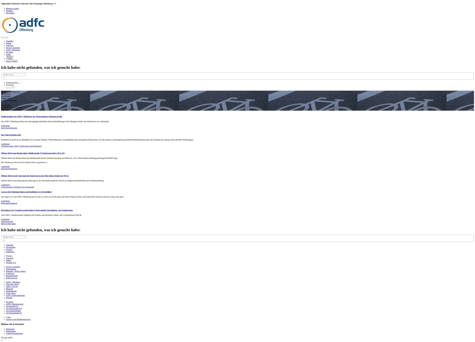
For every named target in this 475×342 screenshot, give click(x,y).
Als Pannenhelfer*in (14, 313)
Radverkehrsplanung (9, 128)
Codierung (10, 273)
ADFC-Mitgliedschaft (14, 304)
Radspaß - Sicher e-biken (16, 271)
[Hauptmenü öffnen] (7, 37)
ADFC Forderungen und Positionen (27, 146)
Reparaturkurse (12, 276)
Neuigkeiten (10, 247)
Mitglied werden (12, 9)
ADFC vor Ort (12, 287)
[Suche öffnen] (4, 37)
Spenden (9, 11)
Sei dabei (9, 52)
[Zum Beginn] (2, 340)
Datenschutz (11, 331)
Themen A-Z (11, 263)
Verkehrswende (7, 146)
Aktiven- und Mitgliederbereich (18, 319)
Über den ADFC (12, 284)
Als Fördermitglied (13, 311)
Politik (8, 43)
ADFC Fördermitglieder (15, 295)
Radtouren (10, 252)
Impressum (10, 329)
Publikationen (11, 291)
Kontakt (9, 298)
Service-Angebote (13, 48)
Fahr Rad (9, 45)
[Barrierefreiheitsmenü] (2, 37)
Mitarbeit (9, 289)
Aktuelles (9, 41)
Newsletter (10, 13)
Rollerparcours (11, 278)
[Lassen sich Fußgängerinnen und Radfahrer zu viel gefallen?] (17, 187)
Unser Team (10, 293)
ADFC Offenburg (13, 50)
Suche (8, 61)
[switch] (19, 83)
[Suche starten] (4, 77)
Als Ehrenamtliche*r (14, 309)
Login (8, 54)
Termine (9, 250)
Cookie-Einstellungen (14, 333)
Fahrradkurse (11, 269)
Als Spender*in (12, 306)
